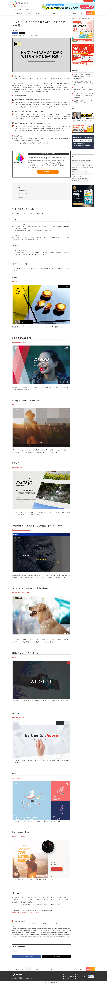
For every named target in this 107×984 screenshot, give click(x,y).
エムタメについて (68, 974)
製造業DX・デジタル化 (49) (77, 174)
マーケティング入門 (18, 13)
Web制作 (15, 30)
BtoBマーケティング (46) (77, 176)
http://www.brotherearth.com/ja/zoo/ (21, 530)
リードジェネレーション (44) (78, 178)
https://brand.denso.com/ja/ (19, 342)
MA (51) (91, 167)
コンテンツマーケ (49, 969)
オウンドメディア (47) (88, 174)
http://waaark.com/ (17, 778)
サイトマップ (79, 978)
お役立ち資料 (90, 13)
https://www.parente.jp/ (18, 717)
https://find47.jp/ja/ (17, 467)
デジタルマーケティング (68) (82, 162)
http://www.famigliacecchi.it (19, 404)
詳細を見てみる (48, 171)
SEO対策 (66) (75, 165)
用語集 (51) (74, 167)
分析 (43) (86, 178)
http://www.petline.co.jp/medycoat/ (21, 592)
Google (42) (74, 180)
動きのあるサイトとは (25, 190)
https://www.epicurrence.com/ (19, 836)
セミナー (82, 13)
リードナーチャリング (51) (83, 167)
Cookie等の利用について (70, 976)
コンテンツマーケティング (49, 13)
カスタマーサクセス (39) (83, 180)
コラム (74, 13)
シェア (28, 956)
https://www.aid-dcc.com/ (18, 657)
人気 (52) (90, 165)
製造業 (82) (88, 160)
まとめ (21, 197)
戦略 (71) (74, 162)
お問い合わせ (67, 978)
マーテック (36, 13)
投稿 (58, 956)
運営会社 (78, 974)
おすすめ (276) (75, 160)
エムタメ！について (88, 1)
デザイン (28, 13)
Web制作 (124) (82, 160)
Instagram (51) (75, 169)
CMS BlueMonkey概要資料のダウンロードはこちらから (27, 912)
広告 (60, 13)
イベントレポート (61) (83, 165)
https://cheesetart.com (18, 281)
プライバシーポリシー (81, 976)
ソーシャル (67, 13)
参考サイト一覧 (23, 193)
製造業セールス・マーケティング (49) (79, 171)
